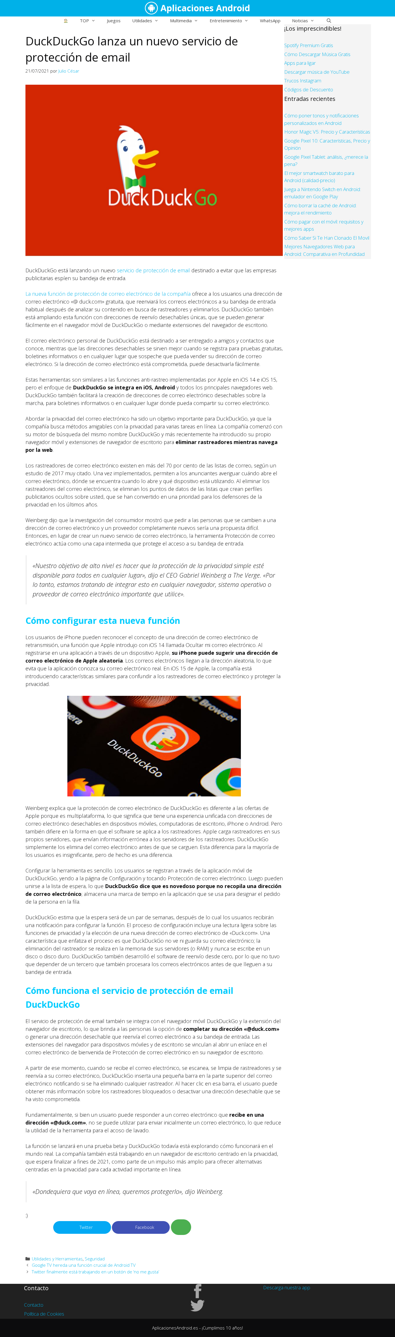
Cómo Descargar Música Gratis (317, 54)
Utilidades (142, 20)
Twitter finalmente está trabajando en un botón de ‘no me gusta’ (95, 1272)
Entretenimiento (226, 20)
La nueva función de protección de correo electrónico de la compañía (108, 293)
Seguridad (95, 1259)
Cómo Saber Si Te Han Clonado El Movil (326, 237)
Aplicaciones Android (205, 8)
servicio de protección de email (153, 270)
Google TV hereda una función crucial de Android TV (84, 1265)
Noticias (300, 20)
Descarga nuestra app (286, 1287)
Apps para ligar (300, 63)
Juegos (114, 20)
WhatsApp (270, 20)
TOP (84, 20)
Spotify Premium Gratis (308, 45)
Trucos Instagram (302, 80)
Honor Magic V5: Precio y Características (327, 131)
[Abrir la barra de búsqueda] (328, 20)
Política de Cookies (44, 1313)
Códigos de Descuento (308, 89)
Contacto (33, 1304)
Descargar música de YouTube (317, 72)
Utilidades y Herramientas (57, 1259)
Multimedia (181, 20)
